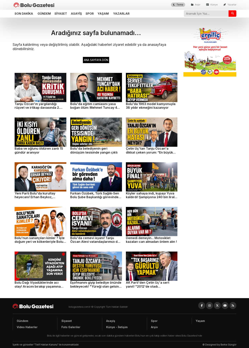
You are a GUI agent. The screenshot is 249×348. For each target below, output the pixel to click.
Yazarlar (231, 4)
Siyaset (60, 13)
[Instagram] (209, 305)
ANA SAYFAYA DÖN (96, 60)
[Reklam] (210, 75)
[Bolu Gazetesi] (41, 306)
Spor (90, 13)
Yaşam (103, 13)
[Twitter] (217, 305)
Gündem (44, 13)
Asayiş (76, 13)
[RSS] (232, 305)
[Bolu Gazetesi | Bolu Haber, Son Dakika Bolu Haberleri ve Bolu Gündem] (34, 5)
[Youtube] (225, 305)
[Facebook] (201, 305)
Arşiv (197, 4)
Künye (214, 4)
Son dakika (24, 13)
